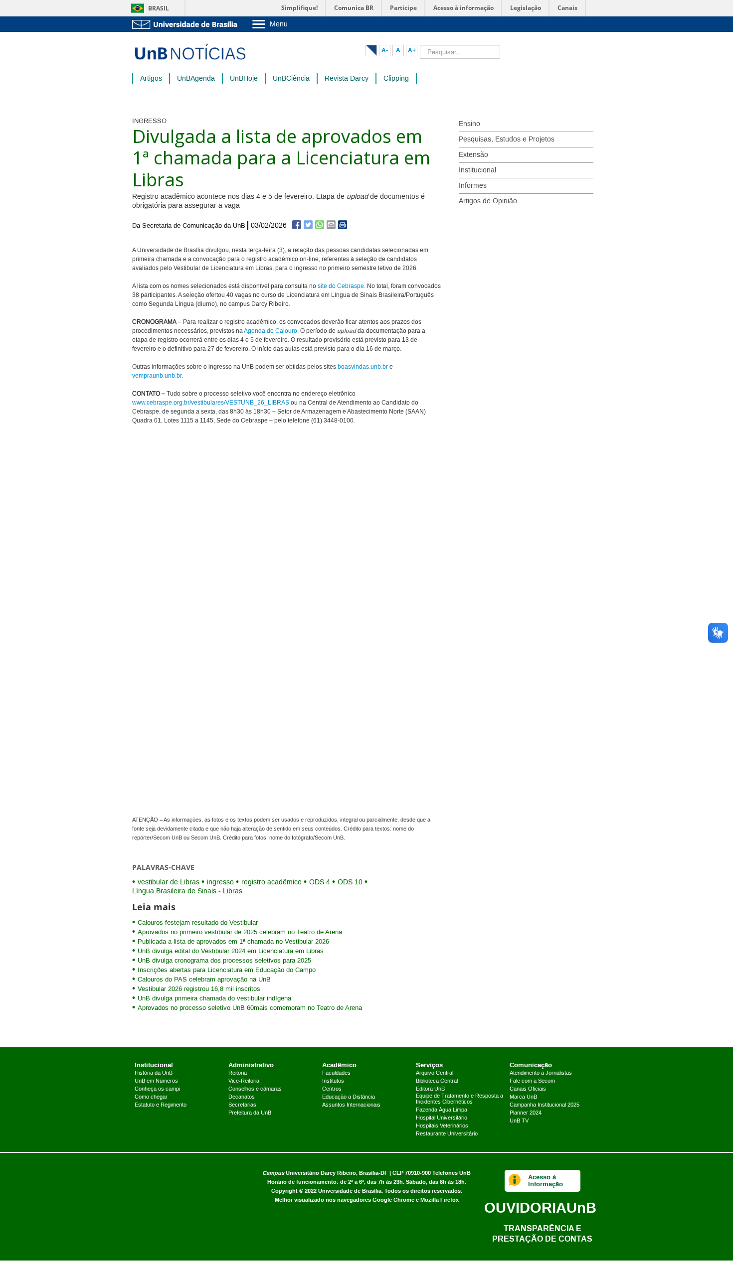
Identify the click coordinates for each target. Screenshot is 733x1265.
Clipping (396, 78)
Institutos (333, 1081)
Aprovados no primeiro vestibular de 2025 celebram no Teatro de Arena (240, 932)
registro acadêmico (271, 882)
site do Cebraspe (341, 286)
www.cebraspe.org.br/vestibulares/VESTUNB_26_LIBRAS (210, 403)
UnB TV (519, 1121)
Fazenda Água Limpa (441, 1110)
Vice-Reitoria (243, 1081)
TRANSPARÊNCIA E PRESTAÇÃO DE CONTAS (542, 1233)
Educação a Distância (348, 1097)
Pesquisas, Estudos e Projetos (506, 139)
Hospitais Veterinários (442, 1126)
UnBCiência (291, 78)
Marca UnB (523, 1097)
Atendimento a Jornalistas (541, 1073)
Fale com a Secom (532, 1081)
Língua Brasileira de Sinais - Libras (187, 891)
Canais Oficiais (528, 1089)
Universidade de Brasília (349, 1191)
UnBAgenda (196, 78)
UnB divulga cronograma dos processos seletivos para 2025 (224, 961)
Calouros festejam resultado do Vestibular (198, 923)
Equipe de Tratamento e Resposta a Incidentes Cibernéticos (459, 1099)
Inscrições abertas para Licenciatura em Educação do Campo (227, 970)
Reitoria (237, 1073)
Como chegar (151, 1097)
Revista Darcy (346, 78)
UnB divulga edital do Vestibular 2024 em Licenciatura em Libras (231, 951)
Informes (473, 185)
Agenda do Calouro (270, 331)
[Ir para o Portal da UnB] (187, 24)
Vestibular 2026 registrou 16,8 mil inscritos (199, 989)
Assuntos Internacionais (351, 1105)
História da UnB (154, 1073)
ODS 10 (350, 882)
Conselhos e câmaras (255, 1089)
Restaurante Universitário (447, 1134)
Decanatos (241, 1097)
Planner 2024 (526, 1113)
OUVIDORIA (540, 1207)
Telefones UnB (451, 1173)
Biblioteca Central (437, 1081)
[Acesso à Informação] (515, 1181)
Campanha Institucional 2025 (544, 1105)
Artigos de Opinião (488, 201)
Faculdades (336, 1073)
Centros (332, 1089)
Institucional (477, 170)
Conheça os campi (157, 1089)
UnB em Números (156, 1081)
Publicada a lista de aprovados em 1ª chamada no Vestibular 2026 (233, 942)
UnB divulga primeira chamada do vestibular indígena (214, 998)
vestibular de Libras (168, 882)
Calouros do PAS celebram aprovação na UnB (204, 980)
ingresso (220, 882)
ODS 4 (319, 882)
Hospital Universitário (441, 1118)
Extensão (473, 154)
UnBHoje (244, 78)
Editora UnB (430, 1089)
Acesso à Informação (545, 1180)
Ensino (469, 124)
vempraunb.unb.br (157, 376)
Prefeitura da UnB (249, 1113)
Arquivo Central (434, 1073)
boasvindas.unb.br (363, 367)
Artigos (151, 78)
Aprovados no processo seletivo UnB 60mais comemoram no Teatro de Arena (250, 1008)
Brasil (158, 8)
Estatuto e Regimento (160, 1105)
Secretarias (242, 1105)
